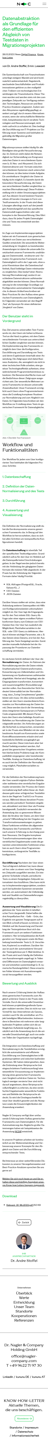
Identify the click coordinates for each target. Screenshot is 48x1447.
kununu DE (22, 1376)
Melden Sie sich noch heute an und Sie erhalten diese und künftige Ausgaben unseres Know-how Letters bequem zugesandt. (23, 1181)
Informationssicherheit (25, 1435)
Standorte (24, 1311)
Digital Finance (28, 54)
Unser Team (24, 1307)
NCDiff (18, 1131)
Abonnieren (23, 1418)
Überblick (24, 1293)
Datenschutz (25, 1431)
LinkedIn (8, 1376)
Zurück (25, 1222)
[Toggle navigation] (44, 3)
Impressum (31, 1427)
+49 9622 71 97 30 (25, 1365)
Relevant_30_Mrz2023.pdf (19, 1204)
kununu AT (38, 1376)
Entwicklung (24, 1302)
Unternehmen (24, 1287)
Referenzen (24, 1320)
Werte (24, 1298)
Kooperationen (24, 1316)
